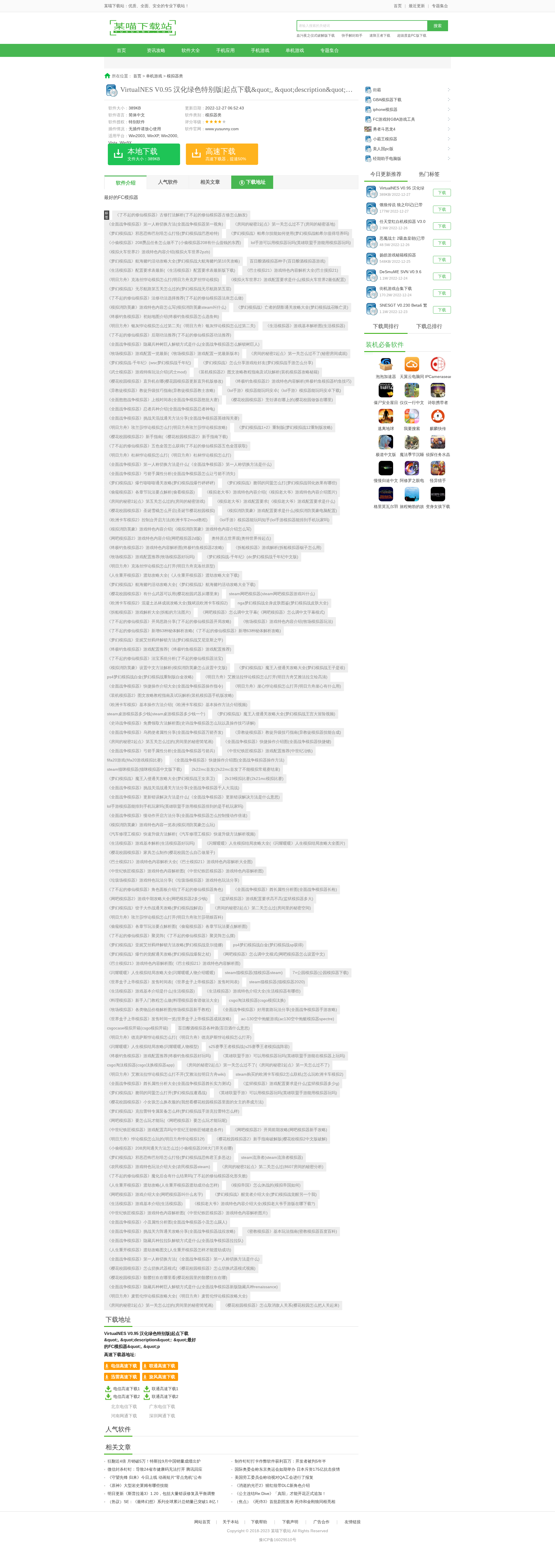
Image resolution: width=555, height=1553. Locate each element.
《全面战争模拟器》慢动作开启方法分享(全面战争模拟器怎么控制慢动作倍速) (177, 815)
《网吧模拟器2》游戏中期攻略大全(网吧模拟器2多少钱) (157, 898)
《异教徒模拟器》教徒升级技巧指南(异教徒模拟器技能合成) (287, 732)
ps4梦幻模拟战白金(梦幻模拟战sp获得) (268, 945)
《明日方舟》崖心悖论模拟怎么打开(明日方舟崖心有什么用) (287, 686)
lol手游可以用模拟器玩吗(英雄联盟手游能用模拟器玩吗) (301, 242)
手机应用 (225, 50)
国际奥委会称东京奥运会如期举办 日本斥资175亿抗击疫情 (287, 1469)
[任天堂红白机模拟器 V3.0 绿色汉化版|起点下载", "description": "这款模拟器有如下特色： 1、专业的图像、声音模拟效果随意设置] (372, 225)
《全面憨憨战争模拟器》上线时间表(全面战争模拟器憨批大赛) (163, 399)
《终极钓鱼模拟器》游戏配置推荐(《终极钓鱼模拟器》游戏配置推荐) (169, 649)
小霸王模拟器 (385, 139)
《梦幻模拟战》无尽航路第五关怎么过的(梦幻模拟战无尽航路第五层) (169, 288)
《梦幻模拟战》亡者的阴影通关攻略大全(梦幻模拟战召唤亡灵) (292, 307)
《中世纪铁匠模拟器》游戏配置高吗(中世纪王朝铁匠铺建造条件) (165, 1129)
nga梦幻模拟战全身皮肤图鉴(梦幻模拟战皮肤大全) (283, 603)
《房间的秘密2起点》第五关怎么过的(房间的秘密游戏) (156, 501)
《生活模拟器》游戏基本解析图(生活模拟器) (305, 325)
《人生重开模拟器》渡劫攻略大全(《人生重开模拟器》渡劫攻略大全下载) (173, 575)
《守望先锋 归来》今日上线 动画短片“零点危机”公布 (155, 1477)
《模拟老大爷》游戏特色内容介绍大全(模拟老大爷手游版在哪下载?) (254, 1203)
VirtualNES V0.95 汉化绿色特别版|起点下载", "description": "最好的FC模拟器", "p (404, 188)
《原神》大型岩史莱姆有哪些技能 (138, 1485)
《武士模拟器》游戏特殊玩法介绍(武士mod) (147, 372)
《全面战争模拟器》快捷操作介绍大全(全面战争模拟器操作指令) (165, 686)
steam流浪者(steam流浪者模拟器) (272, 1157)
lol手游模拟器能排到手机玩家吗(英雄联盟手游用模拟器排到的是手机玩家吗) (175, 806)
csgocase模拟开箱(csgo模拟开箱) (137, 1028)
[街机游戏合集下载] (372, 292)
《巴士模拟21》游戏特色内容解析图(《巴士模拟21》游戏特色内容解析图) (173, 963)
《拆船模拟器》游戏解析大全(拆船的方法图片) (149, 612)
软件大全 (191, 50)
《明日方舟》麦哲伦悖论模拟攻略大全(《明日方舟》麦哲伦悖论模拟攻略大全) (177, 1296)
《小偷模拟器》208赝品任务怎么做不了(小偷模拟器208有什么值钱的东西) (174, 242)
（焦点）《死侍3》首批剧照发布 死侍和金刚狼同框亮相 (285, 1501)
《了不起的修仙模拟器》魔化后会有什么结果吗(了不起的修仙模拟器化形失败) (177, 1176)
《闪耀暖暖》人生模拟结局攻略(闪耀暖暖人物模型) (153, 1046)
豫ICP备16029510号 (277, 1539)
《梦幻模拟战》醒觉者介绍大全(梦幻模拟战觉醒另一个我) (265, 1194)
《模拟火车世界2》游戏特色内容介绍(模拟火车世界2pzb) (158, 251)
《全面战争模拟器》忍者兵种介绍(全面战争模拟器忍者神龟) (161, 409)
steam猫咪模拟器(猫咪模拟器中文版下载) (144, 769)
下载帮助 (259, 1522)
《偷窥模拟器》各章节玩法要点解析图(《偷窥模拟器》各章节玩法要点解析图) (177, 926)
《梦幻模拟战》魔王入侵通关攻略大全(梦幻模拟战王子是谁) (291, 667)
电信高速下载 (124, 1365)
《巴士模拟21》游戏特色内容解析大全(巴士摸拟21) (291, 270)
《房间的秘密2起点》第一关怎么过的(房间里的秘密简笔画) (160, 1305)
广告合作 (321, 1522)
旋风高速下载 (162, 1376)
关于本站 (231, 1522)
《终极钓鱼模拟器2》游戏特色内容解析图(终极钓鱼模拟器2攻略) (165, 547)
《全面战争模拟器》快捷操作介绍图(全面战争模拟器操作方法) (228, 760)
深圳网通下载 (162, 1415)
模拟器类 (175, 76)
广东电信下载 (162, 1406)
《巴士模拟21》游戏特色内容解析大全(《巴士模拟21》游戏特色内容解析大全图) (180, 861)
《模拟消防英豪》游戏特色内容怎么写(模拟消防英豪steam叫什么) (166, 307)
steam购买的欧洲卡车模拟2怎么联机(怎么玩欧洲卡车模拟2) (289, 1074)
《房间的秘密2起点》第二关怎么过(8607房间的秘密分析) (271, 1166)
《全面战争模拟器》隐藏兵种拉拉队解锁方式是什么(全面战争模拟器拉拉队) (175, 1240)
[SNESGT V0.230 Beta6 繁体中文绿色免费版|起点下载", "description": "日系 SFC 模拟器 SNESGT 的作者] (372, 309)
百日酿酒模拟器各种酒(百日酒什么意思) (214, 1028)
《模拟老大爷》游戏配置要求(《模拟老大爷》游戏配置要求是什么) (275, 501)
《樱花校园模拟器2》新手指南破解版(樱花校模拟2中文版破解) (270, 1139)
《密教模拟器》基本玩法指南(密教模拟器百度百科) (291, 1231)
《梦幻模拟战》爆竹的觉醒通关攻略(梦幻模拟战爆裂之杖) (159, 954)
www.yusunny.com (222, 128)
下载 (442, 192)
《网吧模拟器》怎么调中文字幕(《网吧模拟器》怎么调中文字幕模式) (263, 612)
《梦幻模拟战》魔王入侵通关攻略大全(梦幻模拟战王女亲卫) (161, 778)
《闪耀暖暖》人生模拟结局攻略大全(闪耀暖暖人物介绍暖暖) (161, 972)
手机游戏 (260, 50)
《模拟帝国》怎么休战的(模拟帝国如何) (265, 1185)
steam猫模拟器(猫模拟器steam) (254, 972)
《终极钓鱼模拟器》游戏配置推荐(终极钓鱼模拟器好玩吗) (159, 1055)
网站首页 (202, 1522)
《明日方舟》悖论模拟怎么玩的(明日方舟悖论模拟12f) (156, 1139)
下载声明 (290, 1522)
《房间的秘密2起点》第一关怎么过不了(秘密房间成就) (298, 353)
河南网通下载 (124, 1415)
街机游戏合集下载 (396, 288)
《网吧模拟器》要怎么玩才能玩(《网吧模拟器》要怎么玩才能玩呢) (167, 1120)
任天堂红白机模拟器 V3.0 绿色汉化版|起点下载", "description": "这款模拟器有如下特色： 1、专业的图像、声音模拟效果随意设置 (404, 222)
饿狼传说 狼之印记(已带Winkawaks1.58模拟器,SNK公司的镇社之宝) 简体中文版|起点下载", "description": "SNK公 (404, 205)
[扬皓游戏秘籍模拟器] (372, 258)
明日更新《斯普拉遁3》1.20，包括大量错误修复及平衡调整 (161, 1493)
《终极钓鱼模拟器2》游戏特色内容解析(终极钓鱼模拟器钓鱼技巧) (292, 381)
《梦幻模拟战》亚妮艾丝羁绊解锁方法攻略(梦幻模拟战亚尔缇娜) (165, 945)
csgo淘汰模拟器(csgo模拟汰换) (257, 1000)
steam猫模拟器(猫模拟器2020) (277, 982)
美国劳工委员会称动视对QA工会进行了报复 (274, 1477)
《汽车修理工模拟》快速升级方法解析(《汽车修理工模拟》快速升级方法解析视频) (181, 834)
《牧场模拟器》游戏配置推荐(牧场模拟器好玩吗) (151, 556)
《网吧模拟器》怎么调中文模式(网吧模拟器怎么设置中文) (273, 954)
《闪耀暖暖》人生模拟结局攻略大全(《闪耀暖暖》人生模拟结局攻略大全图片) (275, 843)
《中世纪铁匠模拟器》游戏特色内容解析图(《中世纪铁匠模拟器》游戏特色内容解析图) (185, 871)
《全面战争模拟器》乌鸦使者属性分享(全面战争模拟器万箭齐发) (165, 732)
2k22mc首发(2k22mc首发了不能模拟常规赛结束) (236, 769)
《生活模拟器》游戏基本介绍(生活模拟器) (145, 1203)
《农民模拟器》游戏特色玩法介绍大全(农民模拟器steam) (158, 1166)
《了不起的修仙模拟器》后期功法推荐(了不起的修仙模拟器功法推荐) (169, 335)
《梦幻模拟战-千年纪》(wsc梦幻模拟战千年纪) (149, 362)
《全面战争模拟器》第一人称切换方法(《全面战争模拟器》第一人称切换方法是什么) (183, 1259)
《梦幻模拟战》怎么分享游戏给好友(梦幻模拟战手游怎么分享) (257, 362)
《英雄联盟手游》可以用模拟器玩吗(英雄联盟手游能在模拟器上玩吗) (283, 1055)
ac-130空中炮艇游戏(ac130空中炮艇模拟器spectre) (287, 1018)
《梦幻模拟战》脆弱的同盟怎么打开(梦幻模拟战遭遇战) (157, 1092)
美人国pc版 (383, 148)
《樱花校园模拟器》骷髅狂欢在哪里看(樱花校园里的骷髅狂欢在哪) (167, 1277)
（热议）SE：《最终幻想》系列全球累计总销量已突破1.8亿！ (164, 1501)
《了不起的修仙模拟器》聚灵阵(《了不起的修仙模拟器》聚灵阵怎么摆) (171, 935)
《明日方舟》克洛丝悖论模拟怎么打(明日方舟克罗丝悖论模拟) (163, 279)
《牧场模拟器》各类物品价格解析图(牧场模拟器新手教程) (159, 1009)
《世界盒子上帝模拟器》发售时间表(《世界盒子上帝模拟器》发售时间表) (173, 982)
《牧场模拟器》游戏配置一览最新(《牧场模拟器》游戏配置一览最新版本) (173, 353)
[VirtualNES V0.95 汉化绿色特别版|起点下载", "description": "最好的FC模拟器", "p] (372, 191)
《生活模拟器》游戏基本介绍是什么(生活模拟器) (151, 991)
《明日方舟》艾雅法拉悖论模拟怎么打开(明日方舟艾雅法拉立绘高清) (265, 677)
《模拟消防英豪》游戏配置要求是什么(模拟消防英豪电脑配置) (281, 510)
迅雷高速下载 (124, 1376)
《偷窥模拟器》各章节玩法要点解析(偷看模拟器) (151, 492)
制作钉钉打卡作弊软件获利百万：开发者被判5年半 (280, 1461)
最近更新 (417, 5)
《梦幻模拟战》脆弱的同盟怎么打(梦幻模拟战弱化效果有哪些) (281, 483)
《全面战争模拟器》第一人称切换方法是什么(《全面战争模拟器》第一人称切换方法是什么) (189, 464)
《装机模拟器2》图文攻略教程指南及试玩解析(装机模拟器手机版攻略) (170, 695)
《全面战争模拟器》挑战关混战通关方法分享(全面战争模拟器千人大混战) (173, 787)
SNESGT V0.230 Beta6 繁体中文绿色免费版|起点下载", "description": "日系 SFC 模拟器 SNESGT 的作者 (404, 306)
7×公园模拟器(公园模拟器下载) (321, 972)
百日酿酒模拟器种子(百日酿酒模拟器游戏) (287, 261)
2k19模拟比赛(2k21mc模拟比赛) (254, 778)
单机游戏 (295, 50)
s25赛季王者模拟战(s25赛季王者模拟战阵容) (249, 1046)
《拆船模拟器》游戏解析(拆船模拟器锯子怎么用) (277, 547)
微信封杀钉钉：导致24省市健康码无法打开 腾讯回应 (155, 1469)
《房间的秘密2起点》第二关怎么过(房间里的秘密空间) (262, 908)
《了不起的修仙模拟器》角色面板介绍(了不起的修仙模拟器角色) (165, 889)
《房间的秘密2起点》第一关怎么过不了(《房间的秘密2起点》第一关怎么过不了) (257, 1065)
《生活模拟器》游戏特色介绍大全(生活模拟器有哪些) (253, 991)
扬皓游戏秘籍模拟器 (398, 255)
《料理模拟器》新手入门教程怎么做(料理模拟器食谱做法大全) (163, 1000)
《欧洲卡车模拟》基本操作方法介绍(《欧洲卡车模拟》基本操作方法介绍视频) (177, 704)
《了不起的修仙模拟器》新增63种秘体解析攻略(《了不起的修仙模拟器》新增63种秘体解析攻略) (194, 630)
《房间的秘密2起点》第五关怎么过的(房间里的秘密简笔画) (160, 741)
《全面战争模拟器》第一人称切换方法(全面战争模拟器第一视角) (165, 224)
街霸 (377, 89)
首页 (398, 5)
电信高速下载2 (126, 1396)
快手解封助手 (352, 35)
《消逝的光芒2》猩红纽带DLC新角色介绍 (272, 1485)
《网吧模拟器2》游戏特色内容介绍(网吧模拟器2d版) (154, 538)
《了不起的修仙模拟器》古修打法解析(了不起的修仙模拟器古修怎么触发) (181, 215)
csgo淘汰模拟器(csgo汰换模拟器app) (141, 1065)
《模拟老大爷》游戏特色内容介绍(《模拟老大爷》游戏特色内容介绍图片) (271, 492)
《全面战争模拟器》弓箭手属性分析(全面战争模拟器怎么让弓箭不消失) (171, 473)
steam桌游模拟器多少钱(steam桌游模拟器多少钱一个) (156, 714)
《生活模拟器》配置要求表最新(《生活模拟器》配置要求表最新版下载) (171, 270)
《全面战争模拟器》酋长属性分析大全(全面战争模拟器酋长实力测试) (169, 1083)
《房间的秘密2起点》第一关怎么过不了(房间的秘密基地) (284, 224)
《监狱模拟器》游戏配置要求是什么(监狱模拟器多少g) (290, 1083)
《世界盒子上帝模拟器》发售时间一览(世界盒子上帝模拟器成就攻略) (169, 1018)
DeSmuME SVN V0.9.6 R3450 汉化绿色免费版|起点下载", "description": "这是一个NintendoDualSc (403, 272)
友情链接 (353, 1522)
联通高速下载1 (165, 1388)
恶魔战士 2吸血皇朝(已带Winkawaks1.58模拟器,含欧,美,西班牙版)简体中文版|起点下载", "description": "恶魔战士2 (403, 239)
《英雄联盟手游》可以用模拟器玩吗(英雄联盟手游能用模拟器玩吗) (277, 1092)
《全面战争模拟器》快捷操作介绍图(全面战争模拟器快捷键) (277, 741)
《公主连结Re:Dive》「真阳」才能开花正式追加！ (280, 1493)
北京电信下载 (124, 1406)
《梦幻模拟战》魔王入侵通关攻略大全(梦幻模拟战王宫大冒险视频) (275, 714)
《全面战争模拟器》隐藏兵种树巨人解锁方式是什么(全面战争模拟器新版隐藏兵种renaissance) (192, 1286)
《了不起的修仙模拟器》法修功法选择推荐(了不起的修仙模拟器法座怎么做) (175, 298)
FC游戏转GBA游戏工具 (394, 119)
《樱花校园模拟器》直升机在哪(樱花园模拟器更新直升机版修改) (165, 381)
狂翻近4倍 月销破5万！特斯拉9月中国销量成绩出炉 (154, 1461)
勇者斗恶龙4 (384, 129)
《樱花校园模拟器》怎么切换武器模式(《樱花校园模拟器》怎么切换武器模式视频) (181, 1268)
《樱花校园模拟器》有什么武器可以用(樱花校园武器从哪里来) (163, 593)
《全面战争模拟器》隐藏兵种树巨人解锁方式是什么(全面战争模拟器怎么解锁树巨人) (183, 344)
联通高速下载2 (165, 1396)
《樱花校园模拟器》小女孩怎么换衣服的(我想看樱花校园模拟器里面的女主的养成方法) (185, 1102)
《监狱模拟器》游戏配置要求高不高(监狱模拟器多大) (265, 898)
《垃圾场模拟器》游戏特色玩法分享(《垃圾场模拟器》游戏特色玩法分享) (173, 880)
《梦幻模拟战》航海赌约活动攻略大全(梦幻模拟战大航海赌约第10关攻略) (173, 261)
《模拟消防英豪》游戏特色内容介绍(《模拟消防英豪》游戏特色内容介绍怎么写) (179, 529)
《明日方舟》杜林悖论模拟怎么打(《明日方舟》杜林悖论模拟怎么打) (169, 455)
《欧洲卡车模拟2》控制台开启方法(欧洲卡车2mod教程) (157, 519)
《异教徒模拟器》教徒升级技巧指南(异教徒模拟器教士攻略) (161, 390)
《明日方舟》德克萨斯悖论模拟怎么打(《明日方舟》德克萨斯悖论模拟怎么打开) (179, 1037)
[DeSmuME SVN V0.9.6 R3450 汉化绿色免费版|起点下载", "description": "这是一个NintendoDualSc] (372, 275)
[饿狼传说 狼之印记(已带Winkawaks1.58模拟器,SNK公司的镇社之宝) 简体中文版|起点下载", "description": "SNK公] (372, 208)
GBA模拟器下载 (387, 99)
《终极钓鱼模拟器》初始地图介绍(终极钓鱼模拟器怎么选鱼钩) (163, 316)
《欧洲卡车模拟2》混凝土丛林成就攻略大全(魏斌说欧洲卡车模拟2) (167, 603)
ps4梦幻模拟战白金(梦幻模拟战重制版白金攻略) (150, 677)
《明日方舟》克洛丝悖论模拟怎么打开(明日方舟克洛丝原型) (161, 566)
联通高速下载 (162, 1365)
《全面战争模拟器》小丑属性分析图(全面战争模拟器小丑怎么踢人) (167, 1222)
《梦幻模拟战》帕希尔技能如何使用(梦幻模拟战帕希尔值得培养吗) (289, 233)
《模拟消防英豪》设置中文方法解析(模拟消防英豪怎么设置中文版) (167, 667)
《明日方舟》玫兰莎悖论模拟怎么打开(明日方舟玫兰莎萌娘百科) (165, 917)
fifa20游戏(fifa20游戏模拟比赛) (134, 760)
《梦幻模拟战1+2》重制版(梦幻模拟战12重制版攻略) (284, 427)
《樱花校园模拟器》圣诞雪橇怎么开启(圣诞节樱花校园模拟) (161, 510)
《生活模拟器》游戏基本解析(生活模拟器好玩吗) (151, 843)
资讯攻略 (156, 50)
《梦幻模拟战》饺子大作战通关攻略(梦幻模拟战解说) (155, 908)
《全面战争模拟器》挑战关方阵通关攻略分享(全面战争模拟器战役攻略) (171, 1231)
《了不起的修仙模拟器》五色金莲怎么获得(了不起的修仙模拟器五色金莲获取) (177, 446)
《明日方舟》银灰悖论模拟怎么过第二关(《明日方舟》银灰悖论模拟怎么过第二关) (181, 325)
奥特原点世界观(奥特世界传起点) (241, 538)
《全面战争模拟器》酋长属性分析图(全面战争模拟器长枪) (285, 889)
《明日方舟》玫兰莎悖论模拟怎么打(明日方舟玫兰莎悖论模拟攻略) (167, 427)
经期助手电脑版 (387, 158)
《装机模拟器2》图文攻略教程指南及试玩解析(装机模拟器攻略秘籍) (258, 372)
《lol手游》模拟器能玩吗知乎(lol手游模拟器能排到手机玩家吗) (273, 519)
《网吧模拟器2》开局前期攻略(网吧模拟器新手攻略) (280, 1129)
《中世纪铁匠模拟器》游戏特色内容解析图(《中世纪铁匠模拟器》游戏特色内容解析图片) (187, 1213)
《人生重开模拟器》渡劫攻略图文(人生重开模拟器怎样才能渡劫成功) (169, 1249)
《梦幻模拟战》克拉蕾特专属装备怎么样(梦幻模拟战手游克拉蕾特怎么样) (173, 1111)
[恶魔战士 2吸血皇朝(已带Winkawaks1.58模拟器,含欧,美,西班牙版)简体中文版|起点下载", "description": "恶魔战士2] (372, 242)
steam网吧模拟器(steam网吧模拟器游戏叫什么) (272, 593)
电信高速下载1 (126, 1388)
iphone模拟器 (385, 109)
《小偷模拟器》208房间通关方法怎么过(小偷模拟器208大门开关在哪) (170, 1148)
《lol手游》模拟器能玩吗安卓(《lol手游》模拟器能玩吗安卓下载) (283, 390)
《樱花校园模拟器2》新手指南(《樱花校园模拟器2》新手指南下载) (167, 436)
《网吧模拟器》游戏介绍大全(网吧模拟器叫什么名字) (155, 1194)
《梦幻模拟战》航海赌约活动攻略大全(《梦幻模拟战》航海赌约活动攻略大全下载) (181, 584)
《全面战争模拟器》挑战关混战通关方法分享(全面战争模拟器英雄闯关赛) (173, 418)
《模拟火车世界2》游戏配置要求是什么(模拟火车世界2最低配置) (287, 279)
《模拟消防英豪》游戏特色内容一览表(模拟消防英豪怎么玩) (161, 824)
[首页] (149, 28)
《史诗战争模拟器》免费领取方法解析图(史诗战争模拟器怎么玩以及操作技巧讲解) (181, 723)
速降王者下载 (379, 35)
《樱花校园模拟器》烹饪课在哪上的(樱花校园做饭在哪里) (281, 399)
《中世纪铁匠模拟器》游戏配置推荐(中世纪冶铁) (269, 750)
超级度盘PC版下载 (411, 35)
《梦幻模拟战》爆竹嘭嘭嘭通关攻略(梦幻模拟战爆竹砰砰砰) (161, 483)
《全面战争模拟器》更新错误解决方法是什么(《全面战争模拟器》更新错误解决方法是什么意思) (193, 797)
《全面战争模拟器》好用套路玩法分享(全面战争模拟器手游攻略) (279, 1009)
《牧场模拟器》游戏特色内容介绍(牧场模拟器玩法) (287, 621)
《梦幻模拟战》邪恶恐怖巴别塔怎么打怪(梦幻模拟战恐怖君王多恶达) (169, 1157)
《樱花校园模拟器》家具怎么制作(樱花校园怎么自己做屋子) (161, 852)
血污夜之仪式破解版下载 (316, 35)
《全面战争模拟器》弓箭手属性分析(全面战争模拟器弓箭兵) (161, 750)
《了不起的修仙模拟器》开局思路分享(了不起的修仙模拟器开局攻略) (169, 621)
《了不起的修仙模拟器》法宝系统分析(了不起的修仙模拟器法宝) (165, 658)
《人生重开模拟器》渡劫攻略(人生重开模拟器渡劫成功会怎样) (163, 1185)
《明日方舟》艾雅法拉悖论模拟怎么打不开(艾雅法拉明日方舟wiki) (166, 1074)
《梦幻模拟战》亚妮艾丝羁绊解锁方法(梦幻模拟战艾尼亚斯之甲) (165, 640)
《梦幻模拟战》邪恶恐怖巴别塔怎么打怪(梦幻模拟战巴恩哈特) (163, 233)
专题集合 (440, 5)
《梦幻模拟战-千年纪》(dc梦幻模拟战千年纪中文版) (251, 556)
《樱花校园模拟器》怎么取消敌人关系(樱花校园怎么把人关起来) (281, 1305)
